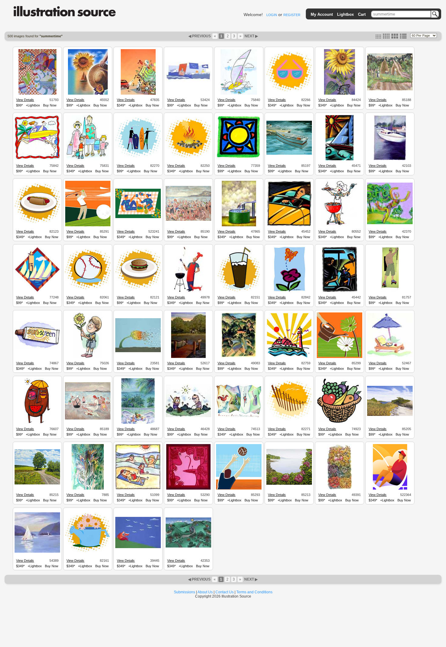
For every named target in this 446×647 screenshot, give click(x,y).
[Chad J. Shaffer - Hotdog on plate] (37, 222)
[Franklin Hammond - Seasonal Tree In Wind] (138, 351)
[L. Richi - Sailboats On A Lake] (37, 551)
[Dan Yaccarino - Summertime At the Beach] (188, 80)
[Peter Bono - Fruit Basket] (339, 422)
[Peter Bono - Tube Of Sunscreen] (37, 348)
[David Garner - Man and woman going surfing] (37, 158)
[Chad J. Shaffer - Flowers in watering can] (87, 551)
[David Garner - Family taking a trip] (88, 159)
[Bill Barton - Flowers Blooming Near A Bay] (289, 483)
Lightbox (345, 14)
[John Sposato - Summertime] (88, 93)
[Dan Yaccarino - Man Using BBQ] (188, 291)
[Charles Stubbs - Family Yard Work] (188, 416)
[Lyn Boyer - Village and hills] (188, 546)
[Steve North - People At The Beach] (87, 418)
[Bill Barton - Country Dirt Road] (37, 483)
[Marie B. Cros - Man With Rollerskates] (390, 291)
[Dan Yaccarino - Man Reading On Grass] (138, 547)
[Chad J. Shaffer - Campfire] (188, 157)
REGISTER (291, 15)
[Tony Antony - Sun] (239, 158)
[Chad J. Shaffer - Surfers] (138, 156)
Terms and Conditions (254, 592)
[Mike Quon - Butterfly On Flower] (289, 291)
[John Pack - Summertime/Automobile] (138, 93)
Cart (362, 14)
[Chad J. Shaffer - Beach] (289, 420)
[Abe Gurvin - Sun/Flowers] (339, 488)
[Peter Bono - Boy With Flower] (87, 357)
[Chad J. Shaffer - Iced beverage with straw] (239, 291)
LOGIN (271, 15)
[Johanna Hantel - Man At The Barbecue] (339, 225)
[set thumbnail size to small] (378, 37)
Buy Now (49, 105)
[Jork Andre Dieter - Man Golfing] (87, 225)
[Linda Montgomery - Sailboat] (389, 159)
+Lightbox (33, 105)
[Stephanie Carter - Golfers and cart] (339, 291)
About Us (205, 592)
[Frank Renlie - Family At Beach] (138, 488)
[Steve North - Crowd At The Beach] (188, 219)
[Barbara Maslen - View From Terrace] (138, 422)
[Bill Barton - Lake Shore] (390, 414)
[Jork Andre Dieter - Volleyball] (239, 488)
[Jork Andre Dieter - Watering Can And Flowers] (339, 357)
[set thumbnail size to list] (403, 37)
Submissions (184, 592)
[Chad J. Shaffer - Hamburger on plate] (138, 288)
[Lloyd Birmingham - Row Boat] (289, 153)
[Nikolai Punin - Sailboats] (37, 291)
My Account (322, 14)
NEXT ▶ (251, 36)
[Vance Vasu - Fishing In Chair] (390, 488)
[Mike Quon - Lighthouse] (289, 356)
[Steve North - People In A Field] (390, 89)
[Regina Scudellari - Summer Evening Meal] (188, 488)
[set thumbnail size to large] (394, 37)
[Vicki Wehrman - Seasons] (239, 416)
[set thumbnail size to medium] (386, 37)
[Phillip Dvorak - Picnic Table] (37, 422)
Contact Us (224, 592)
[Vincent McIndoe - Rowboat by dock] (188, 357)
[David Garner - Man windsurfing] (239, 93)
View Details (25, 100)
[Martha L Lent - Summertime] (37, 93)
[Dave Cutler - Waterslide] (239, 225)
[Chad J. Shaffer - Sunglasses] (289, 91)
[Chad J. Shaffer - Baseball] (87, 288)
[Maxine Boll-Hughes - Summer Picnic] (390, 356)
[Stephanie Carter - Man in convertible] (289, 225)
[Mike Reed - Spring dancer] (390, 223)
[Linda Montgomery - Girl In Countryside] (239, 357)
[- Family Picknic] (138, 217)
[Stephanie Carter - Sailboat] (339, 159)
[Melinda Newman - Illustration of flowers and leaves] (88, 488)
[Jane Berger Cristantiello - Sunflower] (339, 93)
